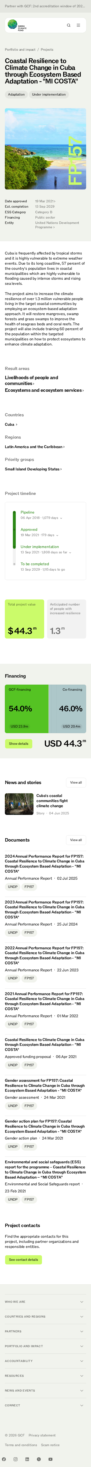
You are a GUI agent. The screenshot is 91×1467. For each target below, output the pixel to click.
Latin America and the (33, 447)
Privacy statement (42, 1435)
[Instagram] (15, 1459)
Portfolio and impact (20, 50)
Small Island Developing (32, 469)
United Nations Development (57, 225)
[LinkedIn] (27, 1459)
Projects (47, 50)
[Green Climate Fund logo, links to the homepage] (21, 25)
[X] (39, 1459)
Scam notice (50, 1445)
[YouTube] (50, 1459)
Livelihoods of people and (31, 381)
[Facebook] (4, 1459)
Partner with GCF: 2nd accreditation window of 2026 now (45, 6)
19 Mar (44, 201)
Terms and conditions (21, 1445)
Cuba (10, 424)
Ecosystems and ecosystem (43, 390)
